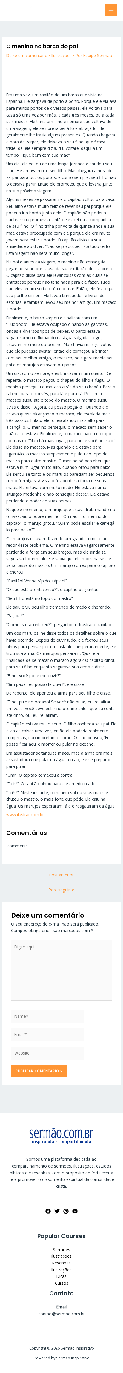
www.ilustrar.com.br (25, 814)
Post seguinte (61, 890)
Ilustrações (61, 55)
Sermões (61, 1249)
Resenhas (61, 1263)
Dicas (61, 1276)
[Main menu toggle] (111, 10)
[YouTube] (75, 1211)
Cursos (61, 1283)
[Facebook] (48, 1211)
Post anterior (61, 875)
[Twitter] (57, 1211)
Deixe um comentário (26, 55)
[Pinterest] (66, 1211)
